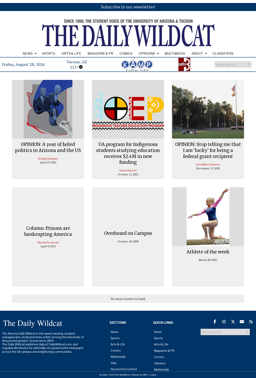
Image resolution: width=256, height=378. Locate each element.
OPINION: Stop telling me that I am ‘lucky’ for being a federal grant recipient (208, 150)
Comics (126, 53)
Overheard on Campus (128, 233)
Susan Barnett (128, 170)
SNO (145, 374)
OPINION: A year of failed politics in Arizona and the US (48, 147)
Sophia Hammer (48, 158)
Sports (48, 53)
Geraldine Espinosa (208, 164)
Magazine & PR (100, 53)
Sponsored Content (124, 369)
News (28, 53)
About (197, 53)
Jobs (114, 363)
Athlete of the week (208, 252)
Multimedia (175, 53)
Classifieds (223, 53)
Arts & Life (71, 53)
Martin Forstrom (48, 242)
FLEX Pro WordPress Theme (124, 374)
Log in (153, 374)
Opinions (147, 53)
